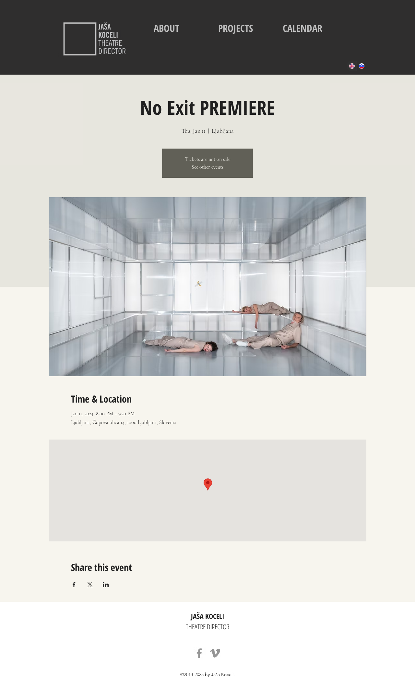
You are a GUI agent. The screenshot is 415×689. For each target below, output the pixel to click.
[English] (352, 66)
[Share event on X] (90, 584)
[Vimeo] (215, 653)
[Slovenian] (361, 66)
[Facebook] (199, 653)
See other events (207, 167)
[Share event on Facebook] (74, 584)
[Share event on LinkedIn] (106, 584)
